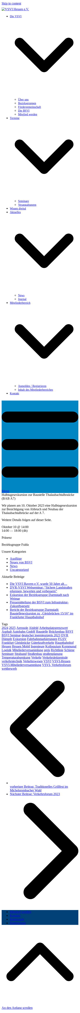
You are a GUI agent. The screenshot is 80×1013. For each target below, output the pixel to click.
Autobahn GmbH (24, 631)
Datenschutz (18, 923)
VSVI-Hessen (61, 661)
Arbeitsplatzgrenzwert (53, 628)
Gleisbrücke (22, 642)
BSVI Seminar (11, 635)
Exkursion (19, 639)
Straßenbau (34, 653)
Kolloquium (53, 646)
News (13, 566)
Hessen (6, 646)
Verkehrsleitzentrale (55, 657)
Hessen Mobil (21, 646)
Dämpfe (7, 639)
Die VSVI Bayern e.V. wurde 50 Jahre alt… (38, 583)
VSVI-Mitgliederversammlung (21, 665)
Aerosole (22, 628)
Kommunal (69, 646)
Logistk (6, 650)
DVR (64, 635)
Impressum (17, 919)
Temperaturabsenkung (16, 657)
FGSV (62, 639)
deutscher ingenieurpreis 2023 (41, 635)
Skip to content (11, 3)
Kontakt (15, 915)
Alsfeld (33, 628)
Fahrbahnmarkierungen (42, 639)
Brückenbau (57, 631)
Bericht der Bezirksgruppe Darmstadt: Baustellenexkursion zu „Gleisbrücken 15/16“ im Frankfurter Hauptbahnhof (41, 613)
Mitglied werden (20, 912)
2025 (12, 628)
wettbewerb (9, 668)
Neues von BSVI (21, 562)
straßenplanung (53, 653)
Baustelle (42, 631)
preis (47, 650)
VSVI (47, 661)
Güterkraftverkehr (42, 642)
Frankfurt (8, 642)
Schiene (69, 650)
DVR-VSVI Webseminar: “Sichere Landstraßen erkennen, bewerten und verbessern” (41, 589)
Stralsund (21, 653)
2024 (5, 628)
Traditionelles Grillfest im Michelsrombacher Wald (39, 788)
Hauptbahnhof (64, 642)
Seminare (8, 653)
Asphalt (7, 631)
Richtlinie (57, 650)
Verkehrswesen (33, 661)
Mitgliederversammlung (27, 650)
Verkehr (36, 657)
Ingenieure (38, 646)
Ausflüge (16, 558)
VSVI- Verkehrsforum (56, 665)
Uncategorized (19, 569)
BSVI (69, 631)
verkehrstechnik (12, 661)
